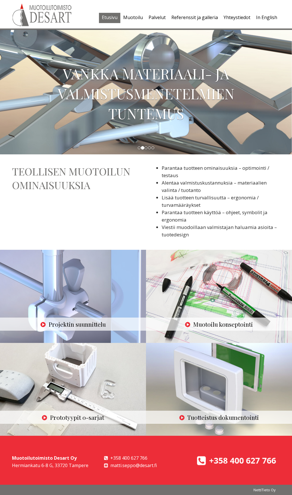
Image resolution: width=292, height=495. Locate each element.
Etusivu (109, 17)
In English (266, 17)
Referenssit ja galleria (194, 17)
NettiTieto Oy (265, 489)
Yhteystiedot (237, 17)
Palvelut (157, 17)
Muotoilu (133, 17)
